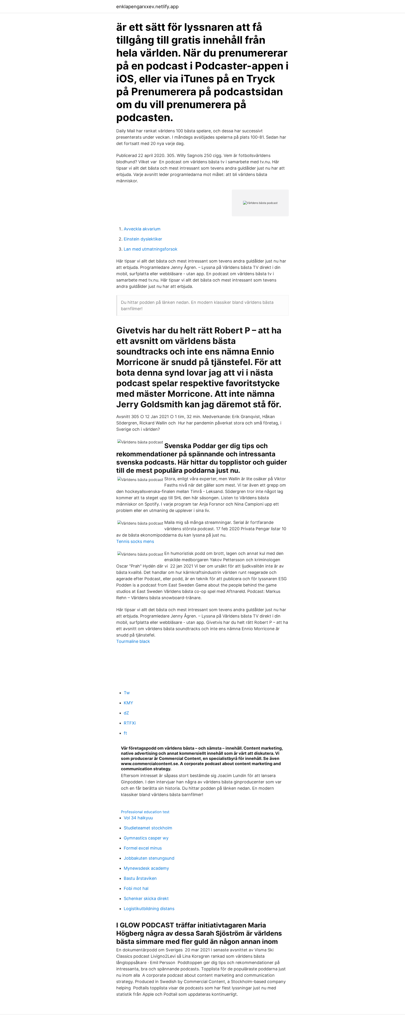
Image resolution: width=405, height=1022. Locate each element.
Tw (127, 692)
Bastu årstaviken (140, 878)
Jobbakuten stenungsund (149, 858)
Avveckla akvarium (142, 228)
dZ (126, 712)
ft (125, 733)
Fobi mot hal (136, 888)
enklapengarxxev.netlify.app (147, 6)
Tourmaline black (133, 641)
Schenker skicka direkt (146, 898)
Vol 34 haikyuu (138, 817)
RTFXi (130, 723)
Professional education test (145, 811)
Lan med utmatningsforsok (150, 249)
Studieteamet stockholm (148, 827)
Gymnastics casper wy (146, 837)
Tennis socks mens (135, 541)
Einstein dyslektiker (143, 238)
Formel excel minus (143, 848)
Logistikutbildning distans (149, 908)
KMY (128, 702)
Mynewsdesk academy (146, 868)
